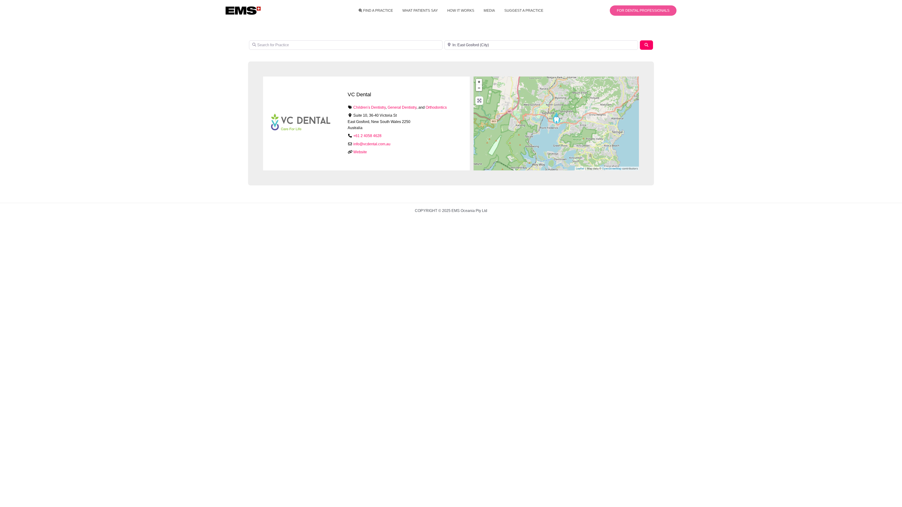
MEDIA (489, 10)
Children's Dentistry (369, 107)
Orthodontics (436, 107)
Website (360, 152)
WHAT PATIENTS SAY (420, 10)
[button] (643, 10)
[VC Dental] (556, 117)
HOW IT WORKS (460, 10)
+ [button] (479, 81)
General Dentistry (402, 107)
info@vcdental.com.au (371, 144)
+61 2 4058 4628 (367, 136)
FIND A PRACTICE (378, 10)
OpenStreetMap (612, 168)
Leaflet (580, 168)
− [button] (479, 87)
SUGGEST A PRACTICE (523, 10)
